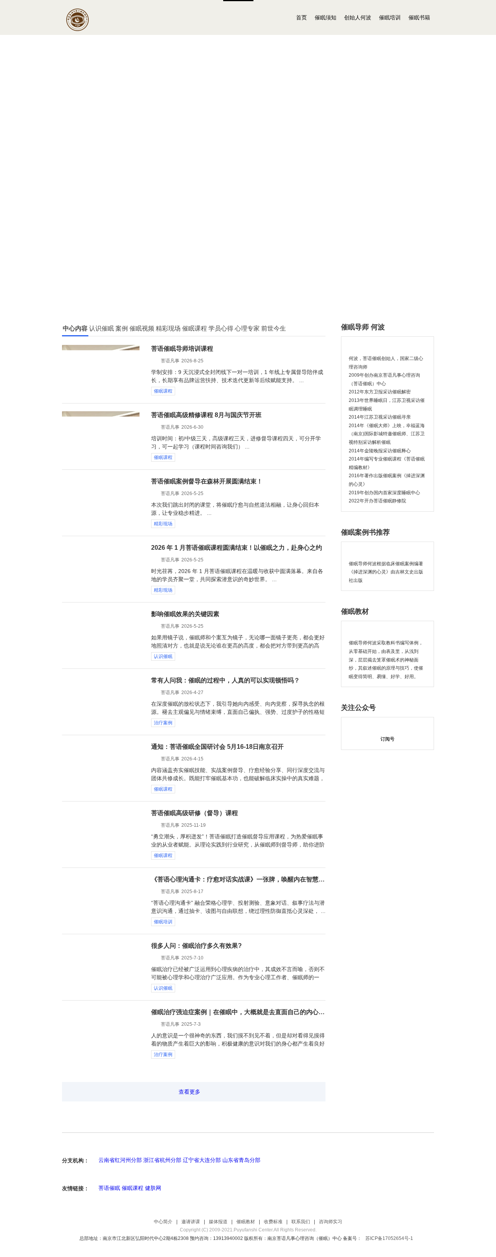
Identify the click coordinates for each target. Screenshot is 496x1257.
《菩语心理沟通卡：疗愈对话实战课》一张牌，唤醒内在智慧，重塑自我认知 (238, 879)
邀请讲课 (190, 1221)
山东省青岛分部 (241, 1160)
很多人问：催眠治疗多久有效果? (196, 945)
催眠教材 (245, 1221)
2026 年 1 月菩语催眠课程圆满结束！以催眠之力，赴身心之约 (236, 547)
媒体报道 (218, 1221)
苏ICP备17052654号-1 (389, 1238)
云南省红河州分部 (120, 1160)
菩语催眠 (109, 1188)
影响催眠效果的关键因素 (185, 614)
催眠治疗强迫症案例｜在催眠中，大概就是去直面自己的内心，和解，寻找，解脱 (238, 1012)
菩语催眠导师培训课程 (182, 348)
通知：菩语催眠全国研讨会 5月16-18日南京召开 (217, 746)
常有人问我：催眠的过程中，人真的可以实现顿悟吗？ (225, 680)
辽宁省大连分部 (202, 1160)
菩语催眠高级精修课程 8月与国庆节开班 (206, 415)
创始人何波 (357, 17)
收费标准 (273, 1221)
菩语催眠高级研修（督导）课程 (194, 813)
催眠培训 (390, 17)
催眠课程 (163, 391)
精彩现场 (163, 523)
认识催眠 (163, 656)
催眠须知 (325, 17)
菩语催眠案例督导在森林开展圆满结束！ (207, 481)
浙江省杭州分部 (162, 1160)
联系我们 (300, 1221)
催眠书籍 (419, 17)
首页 (301, 17)
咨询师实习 (330, 1221)
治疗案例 (163, 722)
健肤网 (153, 1188)
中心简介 (163, 1221)
